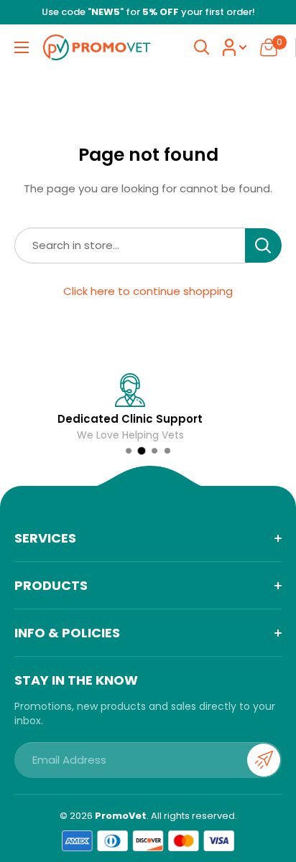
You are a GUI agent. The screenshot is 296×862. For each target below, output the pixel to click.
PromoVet (121, 816)
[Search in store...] (263, 245)
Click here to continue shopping (148, 291)
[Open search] (202, 47)
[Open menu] (21, 47)
